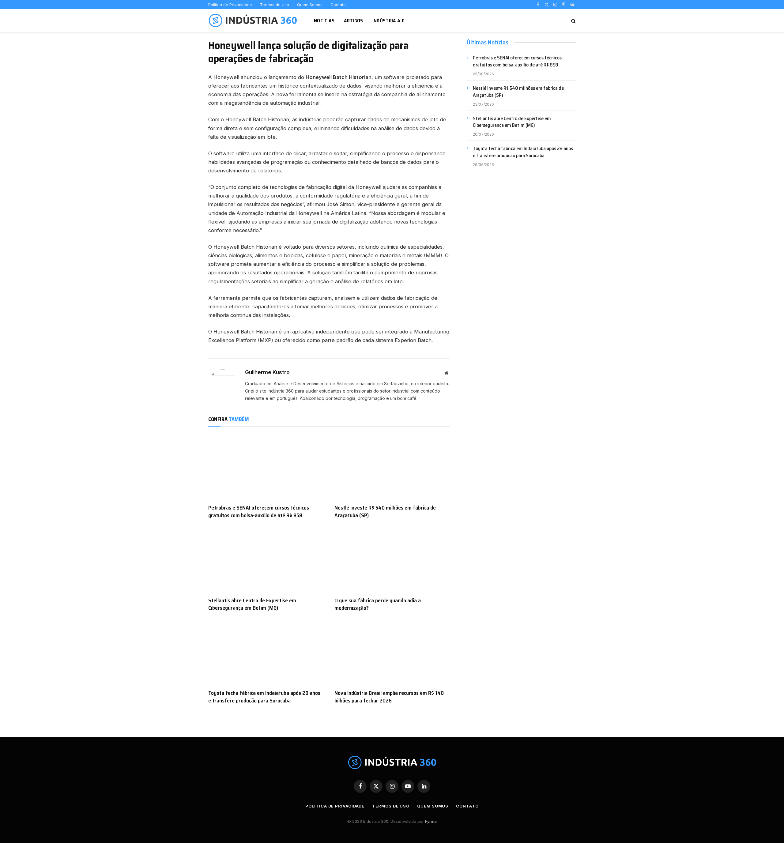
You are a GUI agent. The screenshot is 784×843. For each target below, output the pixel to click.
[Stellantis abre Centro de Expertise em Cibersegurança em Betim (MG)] (265, 559)
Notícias (324, 20)
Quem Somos (309, 4)
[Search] (573, 21)
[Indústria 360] (253, 21)
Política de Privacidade (230, 4)
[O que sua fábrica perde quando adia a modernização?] (392, 559)
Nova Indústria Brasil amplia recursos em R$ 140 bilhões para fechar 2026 (389, 696)
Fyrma (431, 821)
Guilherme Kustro (267, 372)
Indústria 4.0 (388, 20)
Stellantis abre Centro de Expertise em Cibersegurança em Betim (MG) (252, 604)
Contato (338, 4)
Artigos (353, 20)
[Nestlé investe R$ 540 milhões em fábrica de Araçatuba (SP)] (392, 467)
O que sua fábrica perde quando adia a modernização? (377, 604)
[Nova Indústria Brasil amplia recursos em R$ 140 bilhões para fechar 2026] (392, 652)
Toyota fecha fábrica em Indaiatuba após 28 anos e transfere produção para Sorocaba (264, 696)
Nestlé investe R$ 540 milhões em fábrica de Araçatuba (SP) (385, 511)
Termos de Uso (274, 4)
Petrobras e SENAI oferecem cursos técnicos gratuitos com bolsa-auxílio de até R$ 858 (258, 511)
